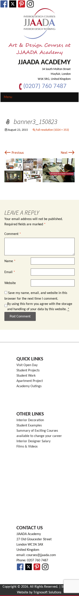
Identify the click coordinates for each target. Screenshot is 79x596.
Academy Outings (28, 386)
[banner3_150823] (39, 170)
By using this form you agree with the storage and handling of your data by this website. (39, 306)
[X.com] (13, 4)
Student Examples (29, 425)
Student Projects (28, 370)
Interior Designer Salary (33, 441)
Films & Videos (27, 446)
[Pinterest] (21, 4)
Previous (14, 153)
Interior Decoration (30, 420)
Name (10, 261)
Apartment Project (29, 381)
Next (68, 153)
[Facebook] (4, 4)
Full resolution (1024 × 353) (52, 130)
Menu (8, 97)
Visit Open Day (27, 365)
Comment (12, 234)
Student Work (26, 376)
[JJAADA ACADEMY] (39, 23)
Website (10, 283)
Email (9, 272)
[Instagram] (30, 4)
